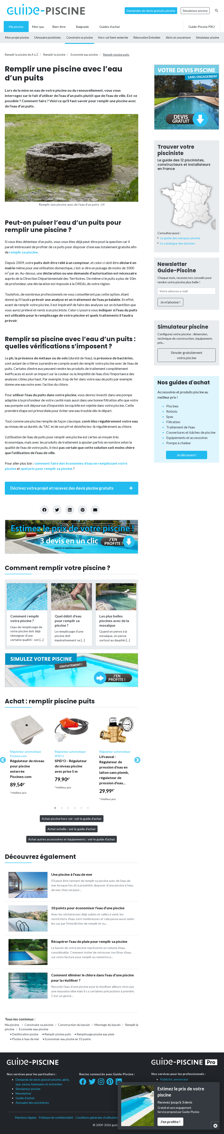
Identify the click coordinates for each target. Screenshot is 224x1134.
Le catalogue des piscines (177, 243)
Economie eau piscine (84, 54)
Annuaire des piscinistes (32, 1102)
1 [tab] (55, 808)
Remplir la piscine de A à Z (21, 54)
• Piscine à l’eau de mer (24, 1039)
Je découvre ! (186, 455)
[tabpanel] (27, 755)
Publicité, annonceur (174, 1079)
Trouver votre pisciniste (176, 150)
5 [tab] (81, 808)
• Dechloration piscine (24, 1034)
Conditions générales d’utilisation (96, 1117)
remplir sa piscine (23, 252)
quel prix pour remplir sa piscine (46, 468)
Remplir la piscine (54, 54)
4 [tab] (75, 808)
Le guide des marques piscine (180, 238)
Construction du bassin (74, 1025)
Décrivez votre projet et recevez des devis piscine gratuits (62, 488)
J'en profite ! (170, 1122)
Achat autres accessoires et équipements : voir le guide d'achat (71, 839)
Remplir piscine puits (116, 54)
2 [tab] (62, 808)
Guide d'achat (25, 1098)
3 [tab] (68, 808)
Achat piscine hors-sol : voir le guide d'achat (72, 818)
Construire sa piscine (38, 1025)
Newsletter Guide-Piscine (177, 267)
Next (136, 759)
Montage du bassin (107, 1025)
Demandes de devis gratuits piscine (151, 10)
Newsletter (23, 1093)
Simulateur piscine (195, 10)
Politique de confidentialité (56, 1117)
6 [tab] (88, 808)
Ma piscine (12, 1025)
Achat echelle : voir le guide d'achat (71, 829)
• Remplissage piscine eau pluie (94, 1034)
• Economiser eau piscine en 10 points (67, 1039)
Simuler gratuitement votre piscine (186, 355)
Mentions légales (26, 1117)
